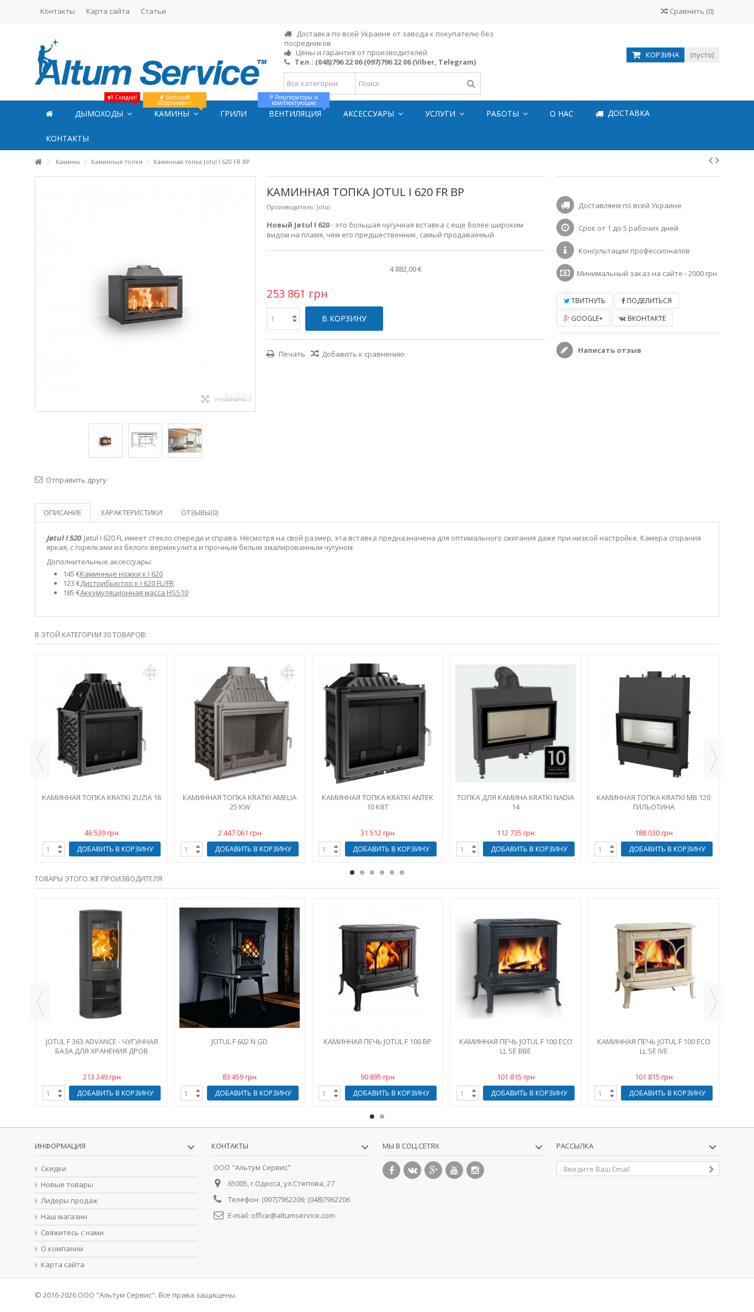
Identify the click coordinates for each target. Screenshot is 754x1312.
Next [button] (714, 758)
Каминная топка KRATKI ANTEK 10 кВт (377, 802)
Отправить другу (76, 480)
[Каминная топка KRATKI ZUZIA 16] (101, 723)
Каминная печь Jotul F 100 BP (377, 1041)
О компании (62, 1248)
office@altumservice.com (293, 1215)
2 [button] (362, 872)
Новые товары (67, 1184)
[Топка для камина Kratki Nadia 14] (515, 723)
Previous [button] (40, 758)
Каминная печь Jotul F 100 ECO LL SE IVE (653, 1046)
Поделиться (648, 300)
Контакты (57, 11)
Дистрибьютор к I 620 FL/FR (127, 583)
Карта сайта (108, 11)
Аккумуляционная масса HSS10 (134, 592)
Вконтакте (646, 318)
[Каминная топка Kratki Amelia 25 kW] (239, 723)
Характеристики (131, 512)
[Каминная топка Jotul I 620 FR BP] (105, 440)
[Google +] (433, 1170)
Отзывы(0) (199, 512)
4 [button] (382, 872)
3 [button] (372, 872)
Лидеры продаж (69, 1200)
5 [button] (392, 872)
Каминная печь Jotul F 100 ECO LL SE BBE (515, 1046)
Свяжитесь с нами (72, 1232)
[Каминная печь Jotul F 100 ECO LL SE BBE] (515, 967)
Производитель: (291, 207)
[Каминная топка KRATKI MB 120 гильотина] (653, 723)
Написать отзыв (608, 350)
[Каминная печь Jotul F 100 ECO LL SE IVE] (653, 967)
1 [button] (352, 872)
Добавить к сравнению (363, 354)
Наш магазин (64, 1216)
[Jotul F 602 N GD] (239, 967)
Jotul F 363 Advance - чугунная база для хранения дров (102, 1046)
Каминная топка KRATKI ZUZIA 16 (101, 797)
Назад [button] (41, 293)
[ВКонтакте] (412, 1170)
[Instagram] (475, 1170)
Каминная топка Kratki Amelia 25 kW (239, 802)
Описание (63, 512)
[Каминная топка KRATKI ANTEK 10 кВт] (377, 723)
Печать (291, 354)
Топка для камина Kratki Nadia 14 (515, 802)
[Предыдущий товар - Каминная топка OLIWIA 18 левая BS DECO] (711, 160)
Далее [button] (249, 293)
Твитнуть (588, 300)
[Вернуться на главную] (38, 162)
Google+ (586, 318)
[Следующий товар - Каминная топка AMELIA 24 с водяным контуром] (717, 160)
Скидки (53, 1168)
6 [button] (402, 872)
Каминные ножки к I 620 (121, 574)
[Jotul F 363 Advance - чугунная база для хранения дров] (101, 967)
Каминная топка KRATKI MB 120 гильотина (653, 802)
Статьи (153, 11)
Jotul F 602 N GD (239, 1041)
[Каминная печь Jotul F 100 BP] (377, 967)
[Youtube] (454, 1170)
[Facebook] (391, 1170)
